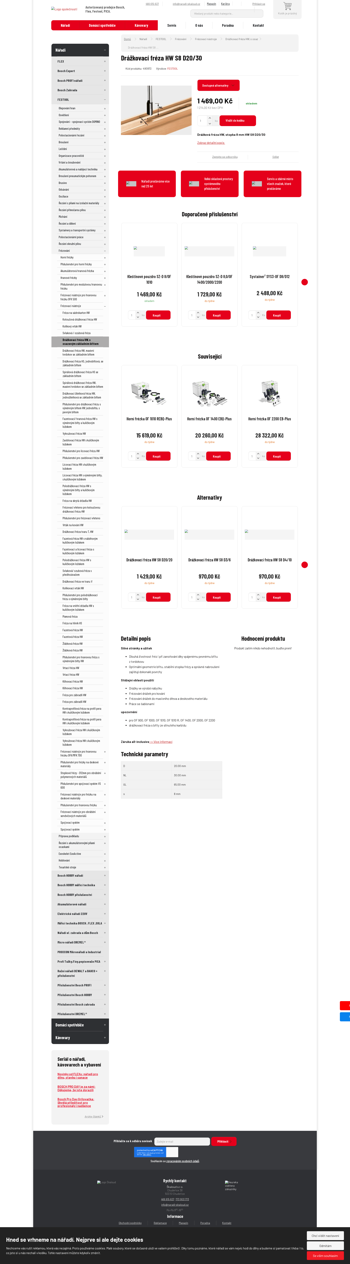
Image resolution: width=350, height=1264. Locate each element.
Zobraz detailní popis (211, 142)
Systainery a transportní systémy (77, 230)
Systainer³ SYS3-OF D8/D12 (270, 276)
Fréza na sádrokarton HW (76, 312)
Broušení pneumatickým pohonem (77, 176)
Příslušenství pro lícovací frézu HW (81, 451)
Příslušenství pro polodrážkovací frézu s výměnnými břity (80, 597)
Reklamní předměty (69, 128)
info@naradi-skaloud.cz (175, 1204)
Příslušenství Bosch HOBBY (75, 995)
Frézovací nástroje (71, 306)
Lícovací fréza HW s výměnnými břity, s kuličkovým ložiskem (82, 477)
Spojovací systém (70, 822)
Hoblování (64, 860)
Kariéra (225, 3)
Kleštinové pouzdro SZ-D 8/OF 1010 (149, 279)
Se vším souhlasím (325, 1256)
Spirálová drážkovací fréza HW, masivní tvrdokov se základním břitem (83, 385)
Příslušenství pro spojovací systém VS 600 (81, 785)
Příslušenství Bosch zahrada (76, 1004)
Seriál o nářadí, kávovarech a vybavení (79, 1061)
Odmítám (325, 1246)
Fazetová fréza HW (73, 630)
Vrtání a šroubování (69, 162)
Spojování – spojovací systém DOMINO (79, 121)
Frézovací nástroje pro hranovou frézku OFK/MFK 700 (78, 753)
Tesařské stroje (67, 867)
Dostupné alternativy (215, 85)
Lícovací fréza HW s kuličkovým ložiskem (79, 466)
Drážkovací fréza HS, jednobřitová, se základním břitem (83, 363)
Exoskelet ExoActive (70, 853)
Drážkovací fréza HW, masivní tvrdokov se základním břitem (78, 352)
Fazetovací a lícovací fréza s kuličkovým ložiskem (78, 551)
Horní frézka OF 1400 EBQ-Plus (209, 418)
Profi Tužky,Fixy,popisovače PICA (79, 961)
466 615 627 (167, 1199)
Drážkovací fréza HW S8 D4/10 (270, 559)
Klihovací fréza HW (73, 681)
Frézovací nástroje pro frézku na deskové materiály (78, 796)
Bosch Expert (66, 71)
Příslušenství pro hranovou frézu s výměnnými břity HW (81, 659)
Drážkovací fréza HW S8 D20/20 (149, 559)
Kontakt (258, 25)
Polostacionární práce (71, 237)
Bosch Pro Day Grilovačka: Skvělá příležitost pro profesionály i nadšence (76, 1102)
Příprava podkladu (69, 836)
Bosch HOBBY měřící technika (76, 885)
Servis (171, 25)
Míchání (63, 216)
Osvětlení (64, 115)
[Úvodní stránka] (64, 9)
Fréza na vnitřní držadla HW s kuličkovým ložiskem (78, 608)
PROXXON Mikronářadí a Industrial (79, 952)
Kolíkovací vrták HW (73, 588)
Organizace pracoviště (71, 155)
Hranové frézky (69, 277)
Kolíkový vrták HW (72, 326)
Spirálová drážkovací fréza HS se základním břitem (80, 374)
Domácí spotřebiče (102, 25)
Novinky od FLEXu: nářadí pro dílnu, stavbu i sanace (78, 1075)
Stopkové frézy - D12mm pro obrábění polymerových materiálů (81, 775)
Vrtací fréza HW (71, 668)
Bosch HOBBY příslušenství (75, 894)
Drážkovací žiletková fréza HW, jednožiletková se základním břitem (82, 395)
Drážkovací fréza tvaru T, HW (78, 531)
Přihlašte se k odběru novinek (133, 1141)
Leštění (63, 149)
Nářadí (65, 25)
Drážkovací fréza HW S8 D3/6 (209, 559)
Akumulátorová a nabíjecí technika (78, 169)
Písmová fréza (70, 616)
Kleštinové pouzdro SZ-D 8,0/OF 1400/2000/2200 (209, 279)
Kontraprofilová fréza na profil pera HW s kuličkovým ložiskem (82, 710)
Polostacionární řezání (71, 135)
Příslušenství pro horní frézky (76, 264)
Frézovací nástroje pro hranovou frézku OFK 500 (78, 297)
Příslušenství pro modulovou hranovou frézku (81, 286)
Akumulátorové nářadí (72, 904)
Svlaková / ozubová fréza (77, 333)
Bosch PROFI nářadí (70, 80)
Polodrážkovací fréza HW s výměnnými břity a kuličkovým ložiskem (79, 490)
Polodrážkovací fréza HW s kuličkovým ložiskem (77, 562)
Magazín (211, 3)
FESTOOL (63, 99)
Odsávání (64, 189)
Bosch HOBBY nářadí (70, 875)
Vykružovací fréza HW (74, 433)
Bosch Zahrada (67, 90)
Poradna (228, 25)
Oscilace (63, 196)
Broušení (63, 142)
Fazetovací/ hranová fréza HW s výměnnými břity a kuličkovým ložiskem (80, 422)
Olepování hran (67, 108)
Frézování (64, 250)
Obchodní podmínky (130, 1223)
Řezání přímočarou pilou (72, 210)
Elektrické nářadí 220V (72, 914)
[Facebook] (237, 4)
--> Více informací (160, 742)
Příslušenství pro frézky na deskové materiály (80, 764)
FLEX (61, 61)
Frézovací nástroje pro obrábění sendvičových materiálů (78, 814)
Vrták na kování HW (73, 525)
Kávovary (141, 25)
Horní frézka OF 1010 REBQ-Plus (149, 418)
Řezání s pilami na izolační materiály (79, 203)
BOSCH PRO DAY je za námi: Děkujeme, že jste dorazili (76, 1088)
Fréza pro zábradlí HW (74, 695)
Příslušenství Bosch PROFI (74, 985)
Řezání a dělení (67, 223)
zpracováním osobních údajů (182, 1161)
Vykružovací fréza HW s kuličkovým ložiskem (81, 732)
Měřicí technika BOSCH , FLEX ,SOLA (80, 923)
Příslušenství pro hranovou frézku (79, 805)
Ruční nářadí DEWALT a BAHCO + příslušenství (77, 973)
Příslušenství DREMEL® (72, 1014)
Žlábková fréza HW (73, 643)
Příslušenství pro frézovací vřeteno (81, 518)
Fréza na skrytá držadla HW (77, 500)
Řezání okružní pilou (70, 243)
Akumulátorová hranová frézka (77, 271)
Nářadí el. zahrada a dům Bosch (78, 933)
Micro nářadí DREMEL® (72, 942)
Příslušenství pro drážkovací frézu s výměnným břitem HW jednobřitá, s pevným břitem (82, 408)
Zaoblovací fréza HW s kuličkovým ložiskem (81, 442)
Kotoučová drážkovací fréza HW (80, 319)
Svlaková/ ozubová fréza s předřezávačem (77, 573)
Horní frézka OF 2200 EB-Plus (269, 418)
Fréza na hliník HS (72, 623)
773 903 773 (182, 1199)
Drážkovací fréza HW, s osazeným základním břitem (80, 342)
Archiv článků (93, 1116)
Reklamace (160, 1223)
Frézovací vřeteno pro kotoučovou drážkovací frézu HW (81, 509)
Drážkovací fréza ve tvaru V (77, 581)
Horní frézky (67, 257)
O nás (199, 25)
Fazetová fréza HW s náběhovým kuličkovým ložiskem (80, 540)
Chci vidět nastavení (325, 1235)
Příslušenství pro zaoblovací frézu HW (83, 458)
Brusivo (63, 183)
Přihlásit (222, 1141)
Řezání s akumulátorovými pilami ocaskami (77, 845)
